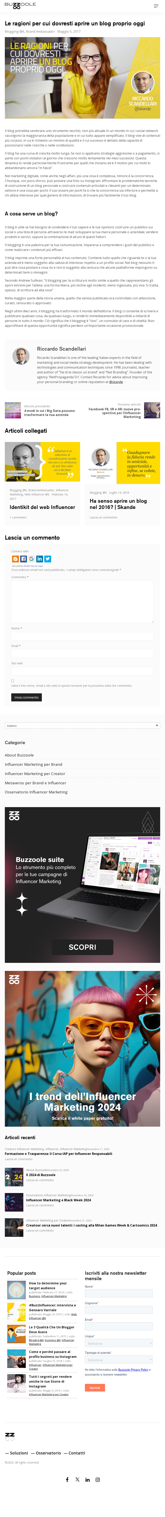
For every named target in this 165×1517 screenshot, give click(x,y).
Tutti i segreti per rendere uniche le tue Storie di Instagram (50, 1381)
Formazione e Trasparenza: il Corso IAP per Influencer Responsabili (58, 1153)
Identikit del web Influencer (42, 507)
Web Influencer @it (37, 494)
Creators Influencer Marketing (24, 1149)
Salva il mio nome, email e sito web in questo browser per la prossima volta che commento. (71, 685)
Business (34, 1296)
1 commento (18, 517)
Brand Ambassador (40, 31)
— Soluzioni (16, 1453)
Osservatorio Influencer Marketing (36, 792)
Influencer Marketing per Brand (33, 764)
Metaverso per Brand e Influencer (35, 783)
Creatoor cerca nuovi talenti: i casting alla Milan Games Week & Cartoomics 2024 (91, 1225)
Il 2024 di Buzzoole (41, 1175)
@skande (116, 382)
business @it (53, 1340)
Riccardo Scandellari (61, 349)
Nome (16, 628)
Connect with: (20, 551)
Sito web (17, 663)
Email (16, 646)
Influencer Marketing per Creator (35, 773)
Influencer (51, 1149)
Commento (20, 577)
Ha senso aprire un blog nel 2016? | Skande (118, 504)
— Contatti (74, 1453)
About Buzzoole (19, 755)
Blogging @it (14, 31)
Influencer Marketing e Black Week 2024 (58, 1200)
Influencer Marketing (73, 1149)
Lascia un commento (103, 517)
